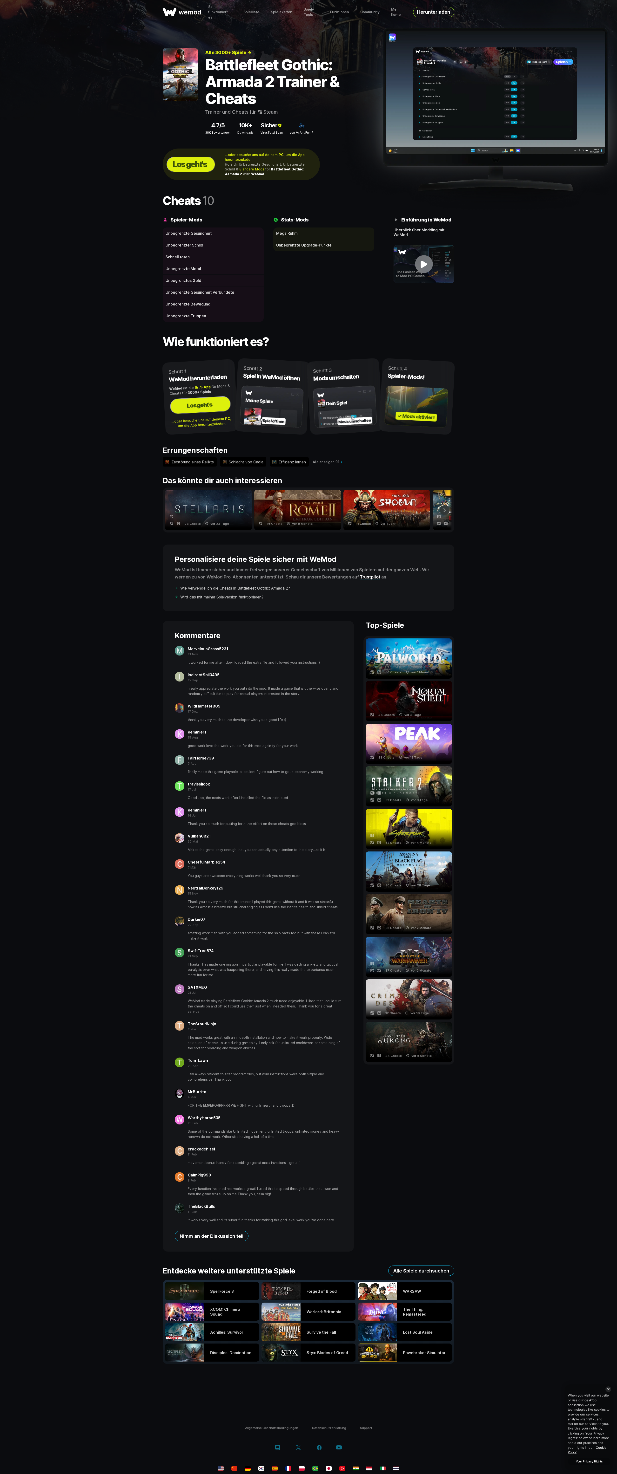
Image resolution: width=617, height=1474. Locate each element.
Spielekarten (281, 12)
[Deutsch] (248, 1468)
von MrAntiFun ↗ (302, 132)
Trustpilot (370, 576)
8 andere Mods (251, 169)
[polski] (302, 1468)
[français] (288, 1468)
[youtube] (339, 1447)
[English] (221, 1468)
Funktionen (339, 12)
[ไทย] (396, 1468)
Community (370, 12)
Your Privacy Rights (589, 1461)
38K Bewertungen (217, 132)
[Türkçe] (342, 1468)
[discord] (277, 1448)
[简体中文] (234, 1468)
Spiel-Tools (309, 12)
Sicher (269, 125)
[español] (275, 1468)
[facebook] (319, 1448)
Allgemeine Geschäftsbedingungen (271, 1428)
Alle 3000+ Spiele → (228, 52)
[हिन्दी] (356, 1468)
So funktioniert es (218, 12)
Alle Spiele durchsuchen (421, 1271)
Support (366, 1428)
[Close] (608, 1389)
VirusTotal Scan (272, 132)
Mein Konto (396, 12)
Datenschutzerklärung (329, 1428)
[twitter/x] (298, 1448)
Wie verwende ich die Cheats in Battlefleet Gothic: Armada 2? (235, 588)
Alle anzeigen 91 (326, 462)
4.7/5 (218, 125)
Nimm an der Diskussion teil (211, 1236)
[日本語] (329, 1468)
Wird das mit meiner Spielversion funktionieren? (221, 597)
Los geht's (190, 164)
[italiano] (383, 1468)
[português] (315, 1468)
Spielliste (251, 12)
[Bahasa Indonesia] (369, 1468)
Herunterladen (433, 12)
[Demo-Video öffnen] (424, 264)
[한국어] (261, 1468)
